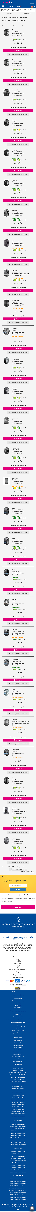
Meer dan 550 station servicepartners (18, 969)
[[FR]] (34, 6)
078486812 (18, 926)
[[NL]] (32, 6)
